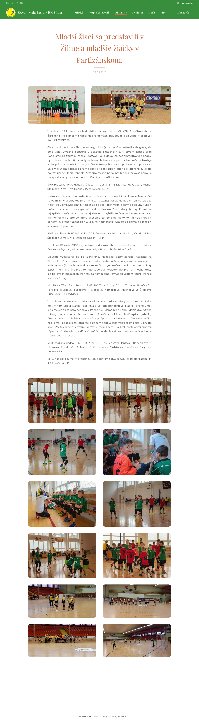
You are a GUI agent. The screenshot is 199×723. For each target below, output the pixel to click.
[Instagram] (12, 3)
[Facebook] (7, 3)
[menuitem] (80, 12)
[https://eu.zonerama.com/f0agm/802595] (17, 3)
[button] (183, 12)
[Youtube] (21, 3)
